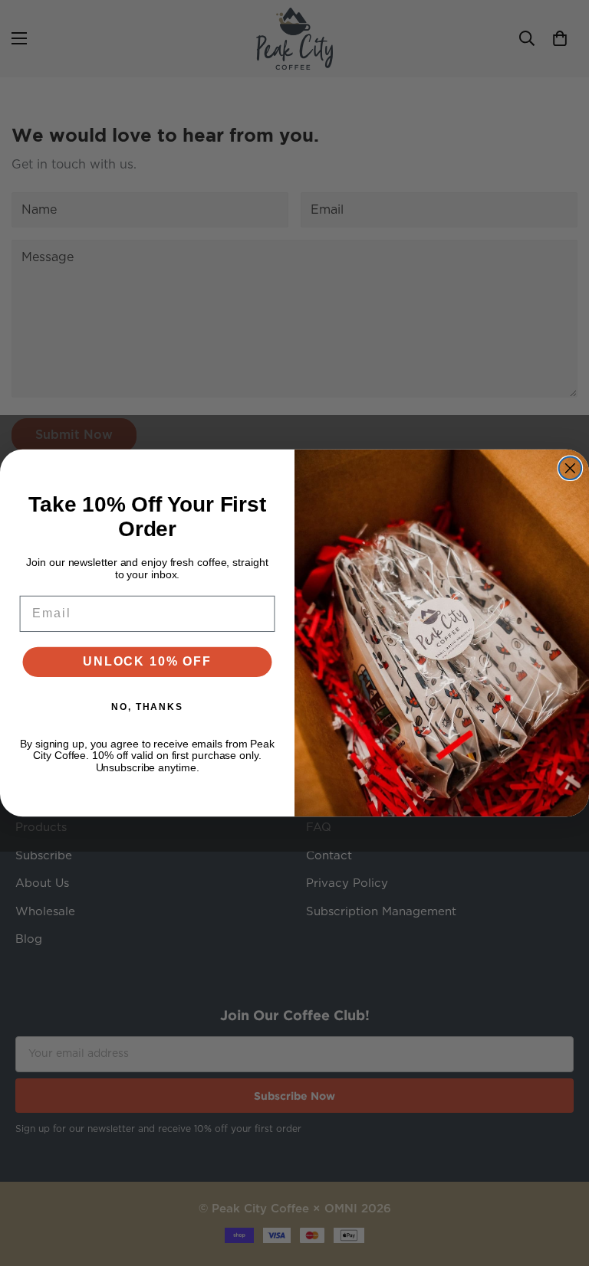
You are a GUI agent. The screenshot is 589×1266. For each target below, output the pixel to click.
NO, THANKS (147, 707)
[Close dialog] (570, 467)
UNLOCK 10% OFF (147, 661)
